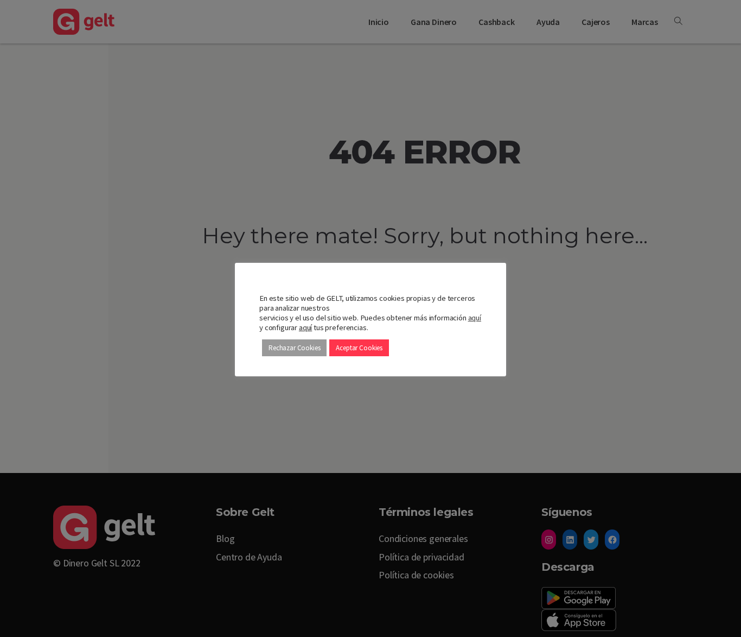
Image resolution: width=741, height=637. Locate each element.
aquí (474, 318)
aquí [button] (305, 327)
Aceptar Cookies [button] (359, 347)
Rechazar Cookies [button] (294, 347)
